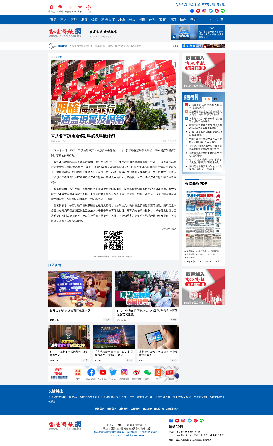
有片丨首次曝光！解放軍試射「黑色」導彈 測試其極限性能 (205, 161)
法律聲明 (135, 408)
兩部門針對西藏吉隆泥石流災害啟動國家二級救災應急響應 (205, 126)
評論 (121, 19)
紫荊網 (52, 401)
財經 (74, 19)
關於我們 (99, 408)
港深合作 (108, 19)
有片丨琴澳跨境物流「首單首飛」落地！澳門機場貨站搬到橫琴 (124, 45)
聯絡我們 (111, 408)
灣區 (142, 19)
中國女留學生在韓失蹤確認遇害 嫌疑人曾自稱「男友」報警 (205, 140)
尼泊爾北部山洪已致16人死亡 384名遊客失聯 (205, 106)
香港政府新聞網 (57, 396)
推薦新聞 (54, 265)
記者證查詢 (172, 408)
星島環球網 (200, 396)
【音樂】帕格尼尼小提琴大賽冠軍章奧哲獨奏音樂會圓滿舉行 (205, 147)
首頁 (53, 19)
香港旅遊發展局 (109, 396)
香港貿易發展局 (89, 396)
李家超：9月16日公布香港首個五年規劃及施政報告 (205, 120)
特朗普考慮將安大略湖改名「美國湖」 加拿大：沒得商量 (205, 167)
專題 (193, 19)
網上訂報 (159, 408)
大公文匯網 (184, 396)
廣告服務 (194, 4)
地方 (172, 19)
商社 (152, 19)
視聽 (94, 19)
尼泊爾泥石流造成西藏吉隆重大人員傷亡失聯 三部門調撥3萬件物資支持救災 (205, 113)
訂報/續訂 (181, 4)
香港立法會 (127, 396)
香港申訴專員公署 (165, 396)
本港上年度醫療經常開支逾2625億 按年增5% (205, 133)
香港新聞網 (216, 396)
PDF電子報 (208, 4)
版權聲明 (123, 408)
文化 (162, 19)
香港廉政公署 (144, 396)
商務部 (73, 396)
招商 (183, 19)
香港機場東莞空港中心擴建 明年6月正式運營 (205, 154)
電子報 (221, 4)
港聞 (63, 19)
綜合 (132, 19)
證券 (84, 19)
